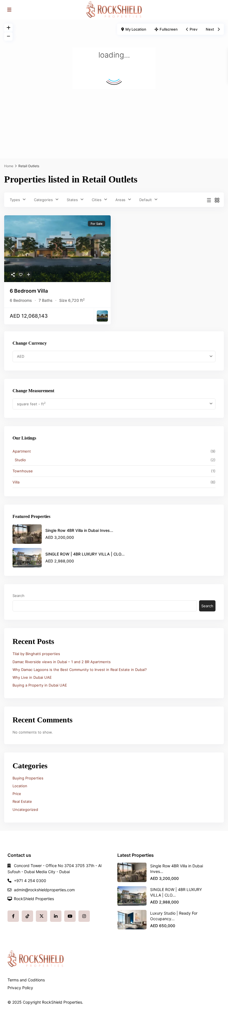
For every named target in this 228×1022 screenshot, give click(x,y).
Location (20, 786)
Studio (20, 460)
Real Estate (22, 801)
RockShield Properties (34, 898)
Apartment (22, 451)
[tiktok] (27, 916)
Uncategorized (25, 809)
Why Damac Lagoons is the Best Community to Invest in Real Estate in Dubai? (80, 669)
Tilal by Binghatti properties (36, 653)
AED (20, 356)
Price (17, 793)
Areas (120, 200)
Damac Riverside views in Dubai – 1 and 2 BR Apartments (62, 662)
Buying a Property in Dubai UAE (40, 685)
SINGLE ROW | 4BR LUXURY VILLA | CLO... (85, 554)
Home (8, 166)
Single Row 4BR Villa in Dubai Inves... (79, 530)
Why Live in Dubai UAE (32, 677)
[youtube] (70, 916)
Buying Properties (28, 778)
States (72, 200)
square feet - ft (31, 403)
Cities (96, 200)
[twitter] (41, 916)
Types (15, 200)
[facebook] (13, 916)
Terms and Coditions (26, 979)
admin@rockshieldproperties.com (44, 889)
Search (18, 595)
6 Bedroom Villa (29, 291)
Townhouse (23, 471)
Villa (16, 482)
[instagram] (84, 916)
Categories (43, 200)
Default (145, 200)
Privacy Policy (20, 987)
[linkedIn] (55, 916)
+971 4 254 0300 (30, 880)
